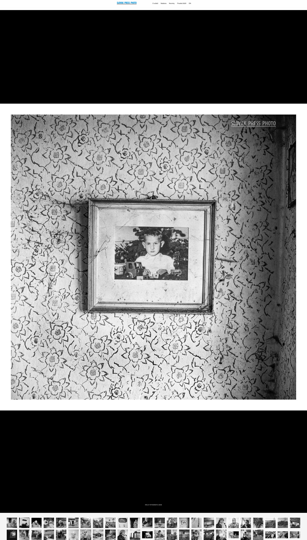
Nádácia (163, 3)
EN (190, 3)
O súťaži (155, 3)
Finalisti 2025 (181, 3)
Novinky (172, 3)
